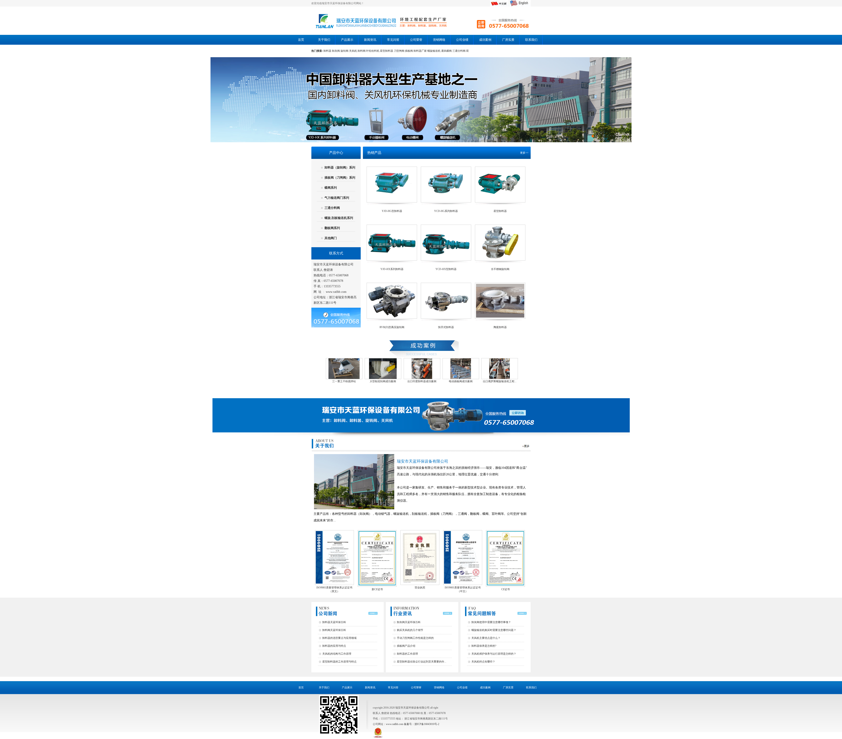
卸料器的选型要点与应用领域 (339, 638)
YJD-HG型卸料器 (392, 211)
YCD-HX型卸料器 (446, 269)
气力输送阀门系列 (337, 197)
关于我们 (324, 39)
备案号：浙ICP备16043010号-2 (421, 724)
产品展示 (347, 39)
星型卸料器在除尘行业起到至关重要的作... (421, 661)
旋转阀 (345, 50)
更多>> (524, 152)
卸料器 (327, 50)
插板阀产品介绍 (406, 645)
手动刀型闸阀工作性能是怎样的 (415, 638)
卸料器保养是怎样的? (483, 645)
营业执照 (420, 587)
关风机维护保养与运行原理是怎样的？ (493, 653)
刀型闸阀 (399, 50)
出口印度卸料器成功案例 (421, 381)
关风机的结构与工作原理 (336, 653)
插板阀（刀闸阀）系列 (340, 177)
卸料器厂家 (420, 50)
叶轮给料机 (373, 50)
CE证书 (505, 589)
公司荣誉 (416, 39)
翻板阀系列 (332, 228)
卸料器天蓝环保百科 (334, 622)
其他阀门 (331, 238)
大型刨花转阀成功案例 (382, 381)
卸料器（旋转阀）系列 (340, 167)
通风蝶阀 (446, 50)
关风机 (353, 50)
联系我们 (531, 39)
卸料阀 (362, 50)
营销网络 (439, 39)
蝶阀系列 (331, 187)
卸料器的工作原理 (407, 653)
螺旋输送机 (434, 50)
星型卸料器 (387, 50)
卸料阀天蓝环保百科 (334, 630)
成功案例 (485, 39)
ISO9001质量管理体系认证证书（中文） (463, 589)
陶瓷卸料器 (500, 327)
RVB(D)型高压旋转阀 (392, 327)
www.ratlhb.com (336, 291)
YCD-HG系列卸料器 (446, 211)
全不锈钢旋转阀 (500, 269)
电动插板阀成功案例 (460, 381)
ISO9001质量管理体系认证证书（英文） (334, 589)
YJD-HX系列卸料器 (391, 269)
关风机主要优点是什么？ (485, 638)
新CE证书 (377, 589)
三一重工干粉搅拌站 (343, 381)
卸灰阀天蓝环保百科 (409, 622)
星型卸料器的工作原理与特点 (339, 661)
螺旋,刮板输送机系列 (339, 218)
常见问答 (393, 39)
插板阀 (409, 50)
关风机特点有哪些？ (483, 661)
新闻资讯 (370, 39)
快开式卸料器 (446, 327)
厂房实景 (508, 39)
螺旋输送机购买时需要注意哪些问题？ (493, 630)
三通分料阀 (459, 50)
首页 (301, 39)
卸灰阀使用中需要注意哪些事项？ (491, 622)
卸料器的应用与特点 (334, 645)
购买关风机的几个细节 (410, 630)
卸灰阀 (336, 50)
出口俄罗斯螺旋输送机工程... (499, 381)
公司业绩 (462, 39)
